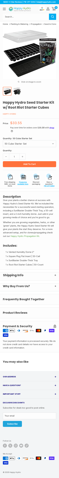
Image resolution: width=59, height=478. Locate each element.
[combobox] (26, 17)
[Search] (52, 17)
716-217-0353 (49, 186)
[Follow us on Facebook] (5, 446)
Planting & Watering (19, 24)
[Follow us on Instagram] (16, 446)
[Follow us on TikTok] (27, 446)
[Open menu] (4, 9)
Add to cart (29, 164)
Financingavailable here (22, 183)
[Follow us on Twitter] (10, 446)
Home (5, 24)
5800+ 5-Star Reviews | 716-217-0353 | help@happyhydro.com (29, 2)
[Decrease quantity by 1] (6, 157)
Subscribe (12, 423)
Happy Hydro (9, 114)
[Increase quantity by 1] (22, 157)
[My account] (48, 8)
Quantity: (17, 138)
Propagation (36, 24)
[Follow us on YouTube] (21, 446)
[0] (54, 9)
